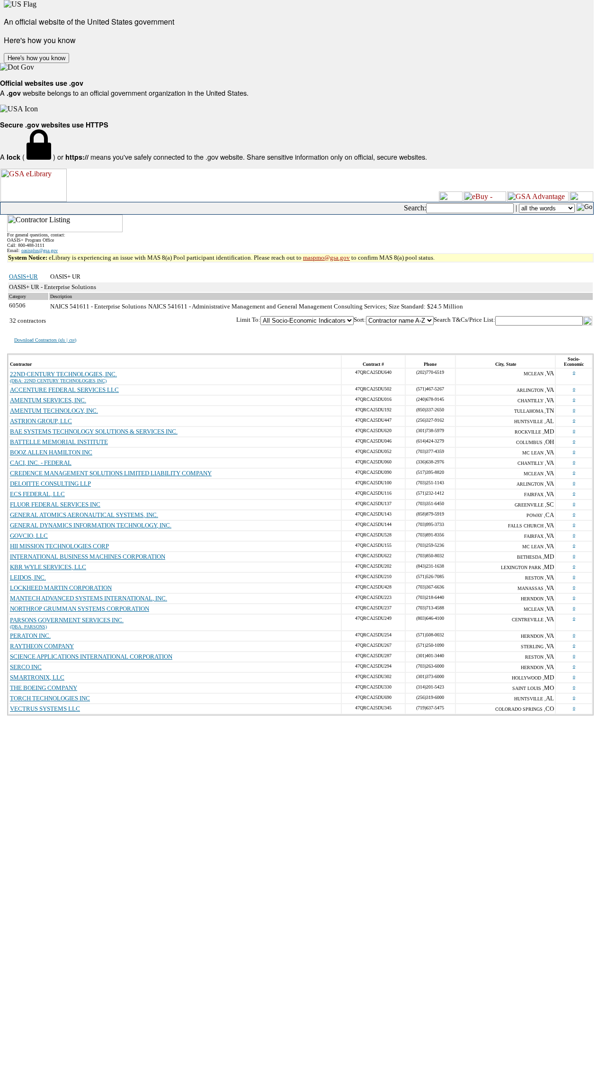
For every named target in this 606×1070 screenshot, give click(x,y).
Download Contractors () (45, 340)
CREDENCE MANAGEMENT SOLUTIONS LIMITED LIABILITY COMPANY (111, 473)
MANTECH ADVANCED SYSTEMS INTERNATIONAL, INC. (88, 598)
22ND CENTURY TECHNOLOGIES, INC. (63, 374)
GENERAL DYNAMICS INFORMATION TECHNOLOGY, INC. (90, 525)
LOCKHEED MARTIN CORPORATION (61, 587)
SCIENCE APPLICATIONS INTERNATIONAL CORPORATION (91, 656)
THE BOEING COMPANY (43, 687)
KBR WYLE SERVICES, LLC (48, 567)
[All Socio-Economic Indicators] (307, 320)
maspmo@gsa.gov (326, 257)
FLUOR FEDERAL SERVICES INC (55, 504)
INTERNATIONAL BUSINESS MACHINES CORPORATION (87, 556)
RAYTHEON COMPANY (42, 646)
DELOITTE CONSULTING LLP (50, 483)
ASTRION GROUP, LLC (41, 421)
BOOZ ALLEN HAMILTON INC (51, 452)
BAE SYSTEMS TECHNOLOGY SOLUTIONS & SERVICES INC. (94, 431)
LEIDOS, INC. (28, 577)
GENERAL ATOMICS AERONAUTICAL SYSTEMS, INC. (84, 514)
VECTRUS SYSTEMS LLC (45, 708)
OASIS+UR (23, 276)
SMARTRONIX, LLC (37, 677)
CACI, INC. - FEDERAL (40, 462)
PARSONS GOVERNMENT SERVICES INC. (67, 620)
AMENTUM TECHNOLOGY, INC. (54, 410)
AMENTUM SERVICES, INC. (48, 400)
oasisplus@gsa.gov (39, 250)
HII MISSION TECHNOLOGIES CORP (59, 546)
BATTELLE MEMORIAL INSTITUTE (59, 441)
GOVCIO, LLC (29, 535)
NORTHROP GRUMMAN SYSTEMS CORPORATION (79, 608)
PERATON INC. (30, 635)
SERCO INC (26, 667)
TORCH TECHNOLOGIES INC (50, 698)
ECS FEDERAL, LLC (37, 494)
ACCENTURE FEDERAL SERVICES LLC (64, 389)
